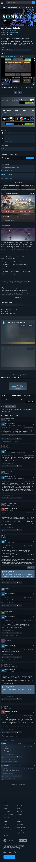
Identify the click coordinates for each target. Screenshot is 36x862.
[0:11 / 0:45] (18, 67)
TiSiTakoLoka (8, 664)
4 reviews (7, 642)
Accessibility (6, 827)
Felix (6, 706)
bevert (7, 588)
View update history (6, 174)
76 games (7, 505)
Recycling (19, 814)
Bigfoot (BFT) (9, 446)
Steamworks (6, 811)
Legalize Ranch (9, 611)
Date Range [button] (5, 399)
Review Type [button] (5, 395)
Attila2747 (8, 640)
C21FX (7, 536)
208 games (7, 666)
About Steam (6, 805)
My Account (20, 832)
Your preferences (15, 377)
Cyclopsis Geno (9, 418)
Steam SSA (6, 808)
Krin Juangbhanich (12, 30)
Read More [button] (31, 567)
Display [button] (22, 399)
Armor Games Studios (12, 32)
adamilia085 (8, 472)
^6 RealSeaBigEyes (10, 503)
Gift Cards (6, 817)
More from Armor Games (16, 322)
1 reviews (7, 473)
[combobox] (19, 2)
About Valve (20, 805)
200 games (7, 590)
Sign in (3, 87)
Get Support (20, 830)
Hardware (19, 811)
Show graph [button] (30, 401)
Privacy (5, 824)
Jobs (18, 808)
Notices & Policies (8, 830)
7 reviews (14, 505)
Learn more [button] (30, 158)
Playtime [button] (14, 399)
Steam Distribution (8, 814)
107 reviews (8, 708)
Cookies (5, 832)
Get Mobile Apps (9, 857)
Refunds (5, 835)
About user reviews (5, 377)
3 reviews (7, 420)
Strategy (9, 50)
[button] (4, 7)
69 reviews (14, 666)
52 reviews (14, 613)
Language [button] (26, 395)
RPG (3, 50)
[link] (19, 124)
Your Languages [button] (10, 406)
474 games (7, 613)
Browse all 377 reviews (18, 784)
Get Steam (20, 824)
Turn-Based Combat (20, 50)
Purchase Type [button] (16, 395)
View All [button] (32, 193)
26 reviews (7, 537)
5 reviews (7, 447)
